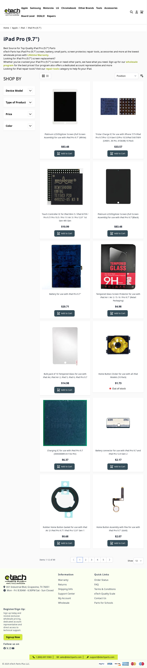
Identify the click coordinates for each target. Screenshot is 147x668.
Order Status (101, 580)
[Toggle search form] (131, 12)
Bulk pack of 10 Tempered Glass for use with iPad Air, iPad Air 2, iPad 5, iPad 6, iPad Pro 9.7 (65, 376)
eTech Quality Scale (104, 593)
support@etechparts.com (102, 657)
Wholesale (63, 602)
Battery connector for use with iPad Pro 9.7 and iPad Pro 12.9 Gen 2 (118, 452)
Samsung (35, 8)
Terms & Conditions (105, 589)
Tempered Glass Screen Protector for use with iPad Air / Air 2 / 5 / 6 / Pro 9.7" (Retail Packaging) (118, 297)
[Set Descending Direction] (142, 76)
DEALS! (41, 16)
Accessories (110, 8)
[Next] (109, 560)
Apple (24, 8)
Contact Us (100, 598)
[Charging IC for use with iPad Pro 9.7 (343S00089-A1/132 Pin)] (65, 423)
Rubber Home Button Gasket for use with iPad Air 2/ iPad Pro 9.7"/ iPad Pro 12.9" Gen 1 (65, 529)
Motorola (48, 8)
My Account (64, 598)
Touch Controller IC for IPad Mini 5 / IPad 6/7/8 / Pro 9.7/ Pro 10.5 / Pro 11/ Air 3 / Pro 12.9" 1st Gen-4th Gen (65, 217)
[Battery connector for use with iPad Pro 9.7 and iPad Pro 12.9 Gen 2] (118, 423)
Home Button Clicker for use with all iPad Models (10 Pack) (118, 376)
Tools (99, 8)
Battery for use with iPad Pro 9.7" (65, 294)
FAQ (96, 584)
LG (57, 8)
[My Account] (136, 12)
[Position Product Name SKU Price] (126, 76)
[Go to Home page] (12, 12)
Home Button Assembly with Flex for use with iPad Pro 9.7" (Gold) (118, 529)
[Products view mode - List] (47, 76)
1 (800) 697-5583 (44, 657)
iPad (23, 27)
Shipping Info (65, 589)
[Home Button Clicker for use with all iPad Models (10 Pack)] (118, 346)
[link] (73, 560)
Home (6, 27)
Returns (62, 584)
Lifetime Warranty (37, 55)
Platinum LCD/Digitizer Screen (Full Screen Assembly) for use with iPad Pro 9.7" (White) (65, 136)
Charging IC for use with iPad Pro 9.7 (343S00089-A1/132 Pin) (65, 452)
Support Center (66, 593)
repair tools (52, 68)
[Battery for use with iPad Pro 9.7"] (65, 266)
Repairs (51, 16)
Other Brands (86, 8)
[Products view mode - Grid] (43, 76)
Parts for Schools (103, 602)
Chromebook (68, 8)
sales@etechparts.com (71, 657)
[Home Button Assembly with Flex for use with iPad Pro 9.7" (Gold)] (118, 500)
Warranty (63, 580)
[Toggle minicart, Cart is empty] (142, 12)
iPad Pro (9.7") (34, 27)
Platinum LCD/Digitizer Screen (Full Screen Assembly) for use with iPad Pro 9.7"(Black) (118, 216)
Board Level (28, 16)
